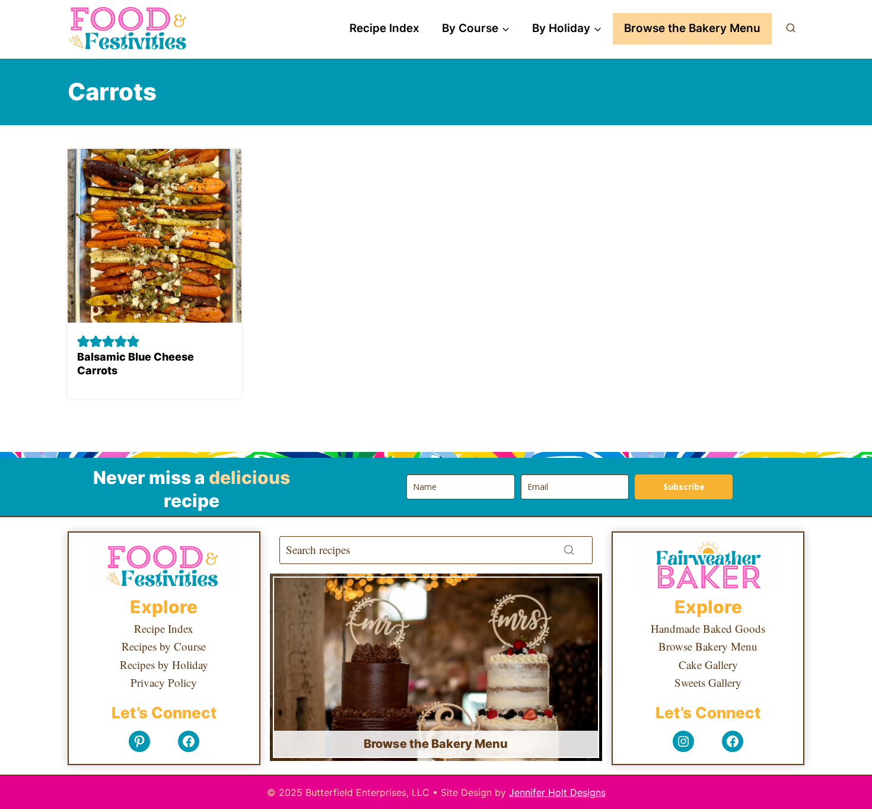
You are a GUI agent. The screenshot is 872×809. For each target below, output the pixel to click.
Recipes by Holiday (164, 664)
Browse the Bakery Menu (692, 28)
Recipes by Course (164, 646)
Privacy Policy (164, 682)
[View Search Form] (791, 28)
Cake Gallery (708, 664)
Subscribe (684, 486)
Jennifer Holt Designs (557, 792)
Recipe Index (384, 28)
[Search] (569, 549)
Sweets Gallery (707, 682)
